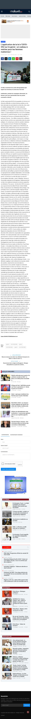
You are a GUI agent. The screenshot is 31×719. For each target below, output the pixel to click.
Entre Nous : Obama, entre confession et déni (20, 609)
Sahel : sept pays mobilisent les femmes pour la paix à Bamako (20, 394)
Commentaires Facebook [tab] (16, 434)
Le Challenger (15, 594)
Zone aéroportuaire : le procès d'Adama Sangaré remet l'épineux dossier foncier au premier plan (19, 642)
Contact (3, 715)
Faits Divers (14, 16)
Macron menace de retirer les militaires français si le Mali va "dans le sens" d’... (15, 357)
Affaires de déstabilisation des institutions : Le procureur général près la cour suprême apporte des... (20, 414)
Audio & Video (22, 16)
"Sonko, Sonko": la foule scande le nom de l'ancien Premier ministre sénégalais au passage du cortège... (20, 667)
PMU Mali (8, 16)
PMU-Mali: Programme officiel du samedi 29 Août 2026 (16, 553)
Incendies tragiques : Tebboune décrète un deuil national (16, 567)
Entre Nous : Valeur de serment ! (19, 624)
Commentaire (4, 451)
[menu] (2, 11)
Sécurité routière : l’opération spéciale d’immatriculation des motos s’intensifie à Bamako (21, 651)
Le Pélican (14, 529)
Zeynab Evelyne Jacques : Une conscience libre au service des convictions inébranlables (20, 423)
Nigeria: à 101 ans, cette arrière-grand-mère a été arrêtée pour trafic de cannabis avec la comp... (16, 581)
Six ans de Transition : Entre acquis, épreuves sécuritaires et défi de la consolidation (21, 618)
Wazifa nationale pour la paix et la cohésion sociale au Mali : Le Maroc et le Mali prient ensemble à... (20, 378)
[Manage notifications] (28, 712)
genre (7, 344)
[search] (29, 11)
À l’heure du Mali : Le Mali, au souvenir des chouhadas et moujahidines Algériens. (21, 513)
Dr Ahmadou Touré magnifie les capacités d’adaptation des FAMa (20, 536)
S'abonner (26, 705)
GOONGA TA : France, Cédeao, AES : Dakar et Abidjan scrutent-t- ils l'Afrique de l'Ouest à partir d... (20, 601)
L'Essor (12, 407)
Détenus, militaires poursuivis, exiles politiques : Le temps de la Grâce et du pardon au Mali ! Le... (21, 659)
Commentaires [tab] (5, 434)
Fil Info (2, 16)
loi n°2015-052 (14, 344)
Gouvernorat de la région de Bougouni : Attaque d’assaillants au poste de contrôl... (15, 363)
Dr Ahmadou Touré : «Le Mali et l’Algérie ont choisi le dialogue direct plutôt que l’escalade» (21, 505)
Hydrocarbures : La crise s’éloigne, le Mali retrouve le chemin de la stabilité (20, 675)
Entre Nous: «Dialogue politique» (19, 592)
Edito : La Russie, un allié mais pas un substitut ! (19, 527)
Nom (2, 439)
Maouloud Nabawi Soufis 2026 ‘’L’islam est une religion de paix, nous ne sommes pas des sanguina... (15, 560)
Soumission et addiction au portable (20, 519)
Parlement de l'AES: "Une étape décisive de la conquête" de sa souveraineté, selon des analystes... (16, 574)
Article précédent (16, 355)
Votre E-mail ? (4, 445)
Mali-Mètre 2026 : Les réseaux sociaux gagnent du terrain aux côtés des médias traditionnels (19, 404)
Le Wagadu (15, 646)
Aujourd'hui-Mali (14, 426)
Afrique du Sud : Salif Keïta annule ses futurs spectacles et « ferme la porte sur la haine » (20, 387)
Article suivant (14, 361)
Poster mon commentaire (8, 469)
